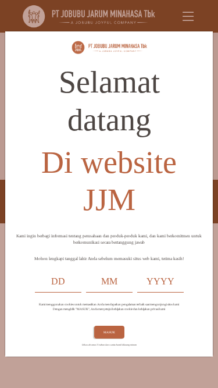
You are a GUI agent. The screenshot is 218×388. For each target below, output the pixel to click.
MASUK (109, 332)
